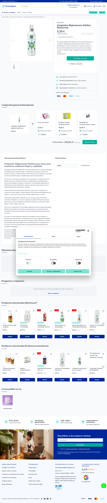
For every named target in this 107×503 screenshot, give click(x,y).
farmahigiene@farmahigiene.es (65, 467)
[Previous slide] (13, 40)
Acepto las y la (75, 449)
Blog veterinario (7, 484)
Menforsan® (60, 22)
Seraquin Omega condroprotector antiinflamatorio (64, 124)
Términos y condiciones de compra (13, 474)
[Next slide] (50, 40)
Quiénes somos (7, 481)
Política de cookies (34, 481)
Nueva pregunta (53, 293)
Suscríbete (80, 445)
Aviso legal (32, 471)
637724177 (74, 7)
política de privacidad (84, 449)
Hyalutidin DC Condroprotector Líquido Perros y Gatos (87, 124)
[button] (13, 66)
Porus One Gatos (43, 122)
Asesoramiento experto (96, 1)
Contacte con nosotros (9, 477)
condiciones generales (71, 449)
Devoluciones (33, 474)
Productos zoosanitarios (16, 17)
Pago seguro (33, 467)
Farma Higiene (5, 17)
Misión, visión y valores (9, 471)
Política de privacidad (35, 484)
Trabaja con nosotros (8, 467)
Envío (30, 477)
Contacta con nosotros (8, 1)
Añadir (10, 336)
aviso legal (67, 453)
